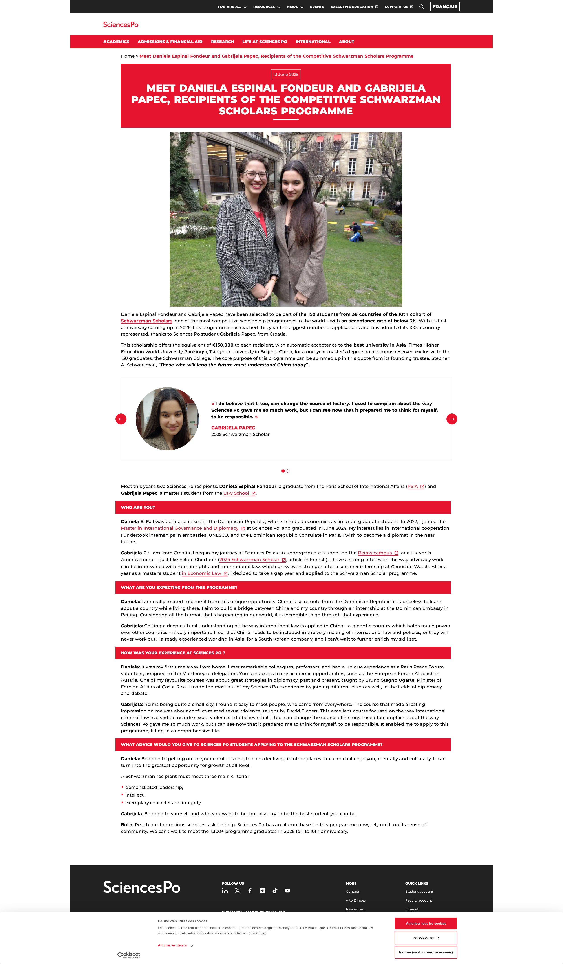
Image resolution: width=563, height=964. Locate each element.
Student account (419, 891)
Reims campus (375, 552)
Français (445, 6)
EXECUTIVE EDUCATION (352, 7)
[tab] (283, 471)
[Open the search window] (421, 6)
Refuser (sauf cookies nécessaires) (426, 952)
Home (128, 56)
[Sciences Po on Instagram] (262, 890)
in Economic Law (201, 573)
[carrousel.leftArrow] (120, 418)
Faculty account (418, 900)
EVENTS (317, 7)
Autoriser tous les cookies (426, 923)
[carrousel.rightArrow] (451, 418)
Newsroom (355, 909)
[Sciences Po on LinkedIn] (225, 890)
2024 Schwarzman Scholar (249, 559)
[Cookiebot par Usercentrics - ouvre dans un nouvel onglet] (129, 955)
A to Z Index (356, 900)
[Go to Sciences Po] (120, 26)
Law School (236, 493)
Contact (352, 891)
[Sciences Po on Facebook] (250, 890)
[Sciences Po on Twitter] (237, 890)
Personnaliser (423, 938)
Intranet (412, 909)
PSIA (413, 486)
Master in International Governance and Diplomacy (179, 528)
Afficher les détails (172, 945)
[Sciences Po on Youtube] (287, 890)
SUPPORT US (396, 7)
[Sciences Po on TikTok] (275, 890)
